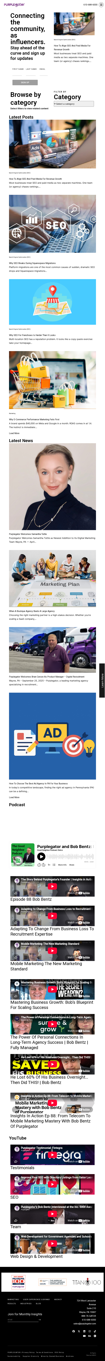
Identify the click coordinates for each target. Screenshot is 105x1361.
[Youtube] (84, 1336)
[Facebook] (73, 1331)
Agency (58, 1299)
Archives (70, 1356)
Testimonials (22, 1167)
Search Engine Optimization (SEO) (64, 39)
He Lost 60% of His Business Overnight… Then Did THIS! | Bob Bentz (49, 1080)
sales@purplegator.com (84, 1323)
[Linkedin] (84, 1331)
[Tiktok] (95, 1331)
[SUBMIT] (40, 1319)
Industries (26, 1304)
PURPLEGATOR (14, 1352)
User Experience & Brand (36, 1299)
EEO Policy (60, 1352)
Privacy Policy (28, 1352)
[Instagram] (89, 1331)
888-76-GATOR (88, 1316)
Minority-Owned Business (52, 1356)
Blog (38, 1304)
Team (15, 1226)
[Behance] (89, 1336)
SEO (14, 1197)
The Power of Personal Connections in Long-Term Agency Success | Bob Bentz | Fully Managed (49, 1042)
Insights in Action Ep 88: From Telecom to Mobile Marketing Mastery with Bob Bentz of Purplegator (50, 1121)
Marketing (12, 413)
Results (12, 1304)
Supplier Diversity (31, 1356)
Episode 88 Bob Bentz (31, 899)
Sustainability (14, 1356)
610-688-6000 (90, 4)
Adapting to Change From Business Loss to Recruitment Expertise (52, 931)
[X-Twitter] (79, 1331)
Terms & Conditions (44, 1352)
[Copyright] (95, 1336)
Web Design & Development (36, 1256)
